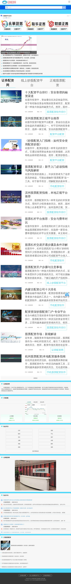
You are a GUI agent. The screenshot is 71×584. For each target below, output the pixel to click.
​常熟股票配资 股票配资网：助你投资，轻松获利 (13, 556)
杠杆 (19, 430)
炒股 (52, 440)
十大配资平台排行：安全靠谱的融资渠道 (46, 94)
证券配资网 (57, 349)
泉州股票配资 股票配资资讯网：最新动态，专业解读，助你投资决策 (21, 68)
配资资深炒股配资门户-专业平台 (45, 311)
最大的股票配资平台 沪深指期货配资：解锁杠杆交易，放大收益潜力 (21, 55)
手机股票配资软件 (56, 372)
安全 (19, 437)
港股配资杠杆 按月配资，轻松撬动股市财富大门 (15, 60)
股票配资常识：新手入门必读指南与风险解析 (46, 168)
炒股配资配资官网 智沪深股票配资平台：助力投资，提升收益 (19, 58)
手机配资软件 (57, 186)
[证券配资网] (9, 2)
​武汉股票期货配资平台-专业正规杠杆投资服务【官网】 (14, 559)
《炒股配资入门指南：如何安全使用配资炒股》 (46, 142)
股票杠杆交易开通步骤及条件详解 (46, 244)
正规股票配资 (47, 575)
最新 (52, 447)
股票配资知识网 (38, 580)
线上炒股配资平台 (56, 282)
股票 (52, 430)
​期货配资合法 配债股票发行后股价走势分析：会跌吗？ (14, 567)
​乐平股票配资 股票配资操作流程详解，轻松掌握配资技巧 (15, 563)
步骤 (19, 440)
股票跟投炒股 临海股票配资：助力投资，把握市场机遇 (22, 545)
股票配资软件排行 (56, 111)
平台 (52, 433)
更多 (68, 16)
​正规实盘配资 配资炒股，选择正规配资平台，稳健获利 (14, 552)
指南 (19, 447)
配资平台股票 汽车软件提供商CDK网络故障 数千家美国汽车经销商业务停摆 (23, 73)
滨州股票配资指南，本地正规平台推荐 (46, 194)
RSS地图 (38, 578)
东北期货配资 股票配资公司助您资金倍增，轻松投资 (16, 71)
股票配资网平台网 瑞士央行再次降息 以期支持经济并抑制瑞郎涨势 (17, 500)
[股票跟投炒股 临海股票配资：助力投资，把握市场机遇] (5, 545)
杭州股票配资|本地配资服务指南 (45, 356)
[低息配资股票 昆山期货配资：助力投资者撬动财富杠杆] (19, 45)
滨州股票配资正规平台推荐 (42, 118)
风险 (19, 443)
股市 (52, 437)
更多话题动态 (35, 451)
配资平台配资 (57, 134)
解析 (52, 443)
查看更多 (35, 378)
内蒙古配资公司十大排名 (40, 289)
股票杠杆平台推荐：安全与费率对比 (46, 220)
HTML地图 (43, 578)
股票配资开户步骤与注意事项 (43, 267)
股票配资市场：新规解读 (40, 334)
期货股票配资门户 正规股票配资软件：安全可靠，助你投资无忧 (19, 63)
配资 (19, 433)
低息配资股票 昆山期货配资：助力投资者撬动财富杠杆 (15, 52)
